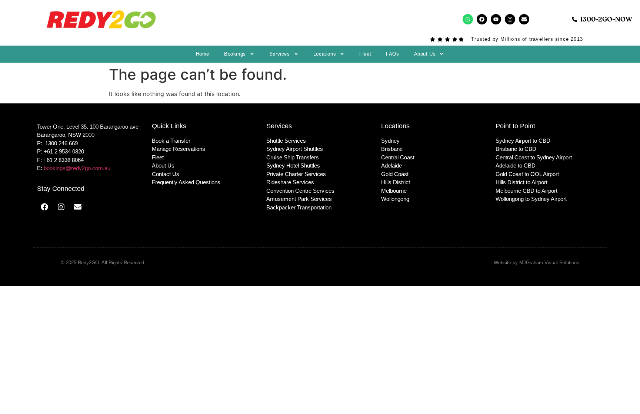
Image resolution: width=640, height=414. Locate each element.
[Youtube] (496, 19)
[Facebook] (482, 19)
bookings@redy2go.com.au (77, 168)
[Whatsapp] (468, 19)
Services (279, 54)
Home (202, 54)
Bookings (235, 54)
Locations (324, 54)
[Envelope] (524, 19)
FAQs (392, 54)
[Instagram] (510, 19)
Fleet (365, 54)
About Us (425, 54)
